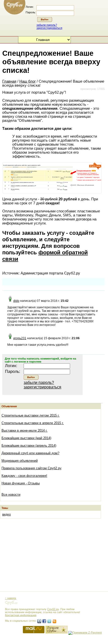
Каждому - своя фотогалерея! (24, 476)
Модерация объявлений (20, 461)
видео (6, 514)
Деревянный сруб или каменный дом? (30, 453)
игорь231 (19, 338)
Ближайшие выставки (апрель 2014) (29, 445)
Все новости (11, 494)
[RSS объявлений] (54, 621)
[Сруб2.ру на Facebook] (44, 621)
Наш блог (27, 81)
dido (16, 301)
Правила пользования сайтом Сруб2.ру (32, 468)
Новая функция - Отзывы (21, 483)
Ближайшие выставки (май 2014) (26, 438)
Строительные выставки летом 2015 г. (31, 415)
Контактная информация (20, 615)
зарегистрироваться (49, 27)
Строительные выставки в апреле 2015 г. (33, 423)
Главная (9, 81)
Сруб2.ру (53, 609)
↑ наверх (10, 598)
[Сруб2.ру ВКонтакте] (39, 621)
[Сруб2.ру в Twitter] (49, 621)
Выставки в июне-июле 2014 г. (24, 430)
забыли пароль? (46, 24)
